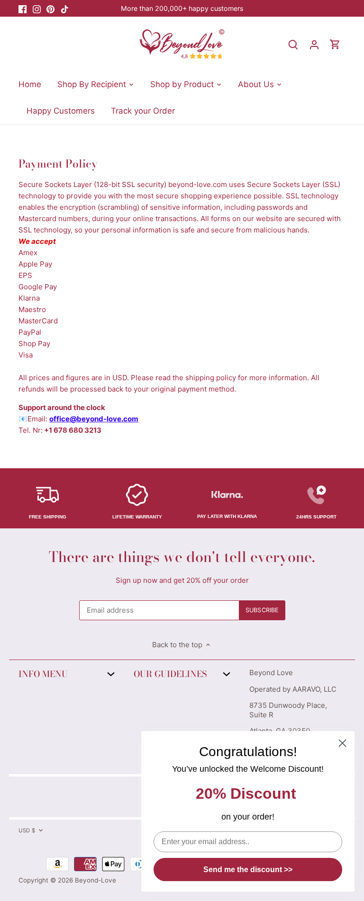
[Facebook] (22, 8)
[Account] (314, 44)
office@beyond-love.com (93, 418)
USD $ (26, 830)
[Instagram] (37, 8)
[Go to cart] (335, 44)
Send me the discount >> (247, 869)
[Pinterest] (50, 8)
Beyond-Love (95, 880)
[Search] (293, 44)
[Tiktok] (65, 8)
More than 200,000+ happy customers (182, 8)
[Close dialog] (342, 743)
